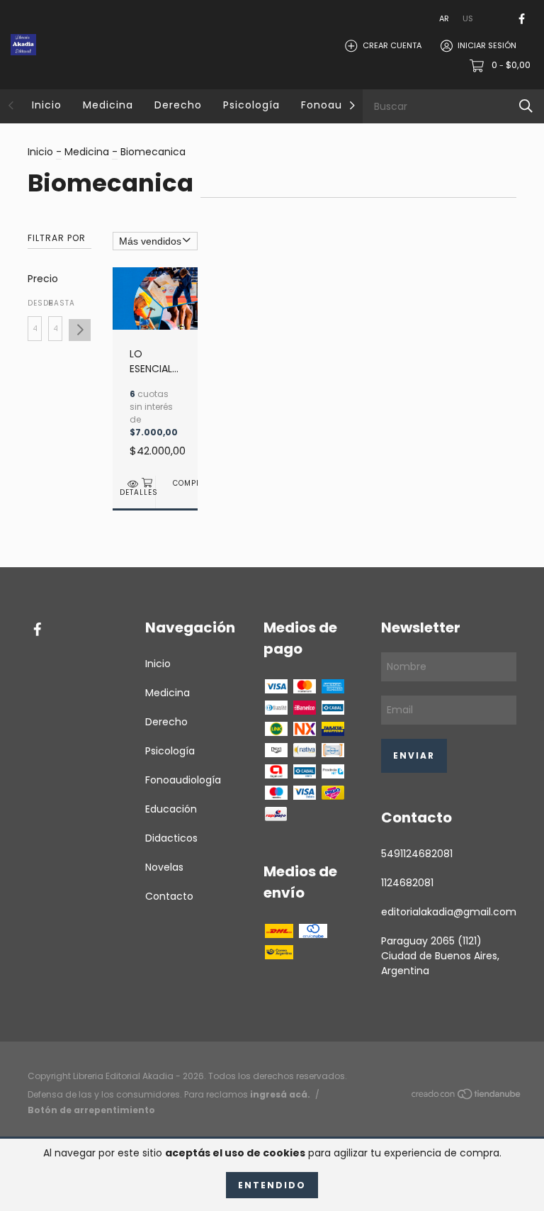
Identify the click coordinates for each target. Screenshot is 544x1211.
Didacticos (171, 838)
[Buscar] (526, 106)
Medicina (108, 105)
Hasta (55, 303)
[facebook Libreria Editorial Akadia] (522, 18)
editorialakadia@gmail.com (448, 912)
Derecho (178, 105)
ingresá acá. (280, 1094)
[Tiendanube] (466, 1097)
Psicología (251, 105)
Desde (35, 303)
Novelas (164, 867)
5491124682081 (417, 854)
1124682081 (407, 883)
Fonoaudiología (183, 780)
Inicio (47, 105)
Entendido (272, 1185)
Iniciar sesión (487, 45)
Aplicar (80, 330)
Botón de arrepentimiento (91, 1110)
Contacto (169, 896)
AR (444, 18)
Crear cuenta (392, 45)
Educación (171, 809)
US (468, 18)
